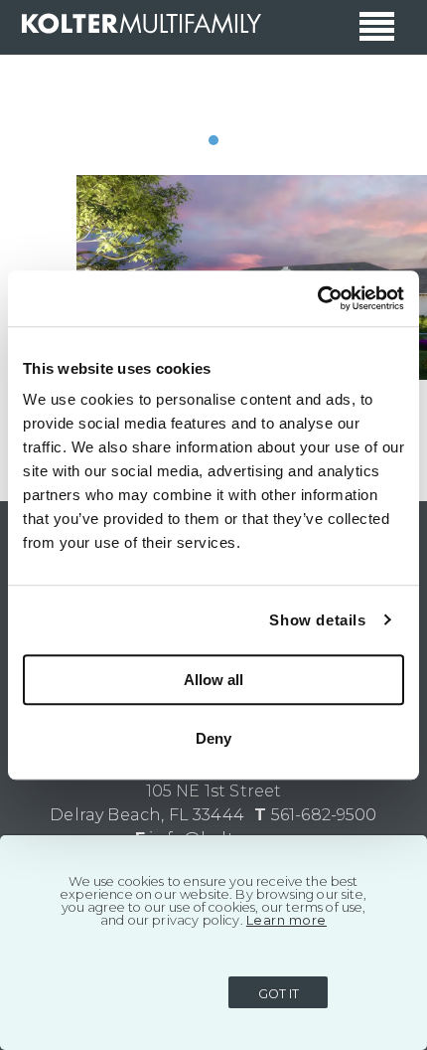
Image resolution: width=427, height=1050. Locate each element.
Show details (317, 620)
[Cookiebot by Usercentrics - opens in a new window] (317, 298)
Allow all (213, 679)
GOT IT (278, 993)
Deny (213, 738)
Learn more (286, 920)
